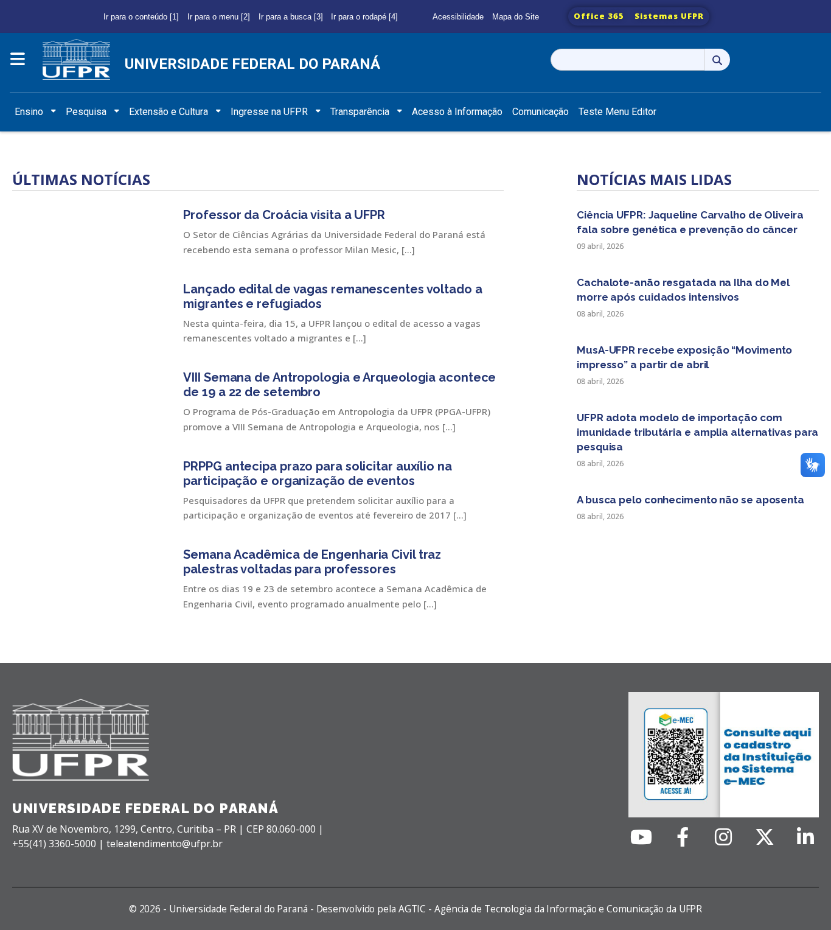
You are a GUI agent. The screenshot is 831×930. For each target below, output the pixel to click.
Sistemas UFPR (669, 15)
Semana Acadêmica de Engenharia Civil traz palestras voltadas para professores (312, 561)
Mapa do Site (515, 16)
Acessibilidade (458, 16)
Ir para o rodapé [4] (364, 16)
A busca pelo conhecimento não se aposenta (690, 500)
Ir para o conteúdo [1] (141, 16)
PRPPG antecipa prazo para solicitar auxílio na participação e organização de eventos (317, 473)
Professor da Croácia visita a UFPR (284, 215)
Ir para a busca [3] (291, 16)
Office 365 (599, 15)
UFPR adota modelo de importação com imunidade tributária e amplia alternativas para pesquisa (697, 432)
